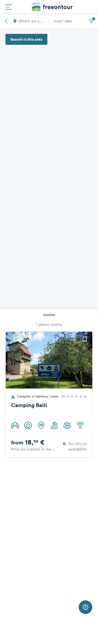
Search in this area (26, 39)
